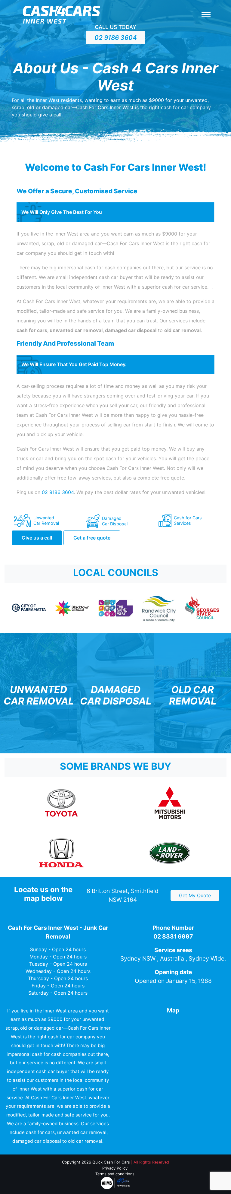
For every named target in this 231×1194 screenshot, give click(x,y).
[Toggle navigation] (206, 15)
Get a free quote (91, 538)
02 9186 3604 (115, 37)
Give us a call (37, 538)
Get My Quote (195, 895)
